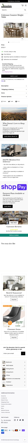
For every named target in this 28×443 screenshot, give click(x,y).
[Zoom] (22, 38)
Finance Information (6, 404)
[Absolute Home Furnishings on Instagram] (15, 420)
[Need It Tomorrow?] (14, 283)
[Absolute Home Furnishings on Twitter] (20, 420)
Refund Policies (5, 410)
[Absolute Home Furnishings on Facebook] (17, 420)
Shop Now (14, 299)
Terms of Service (5, 412)
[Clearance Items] (14, 316)
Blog (2, 408)
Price (2, 45)
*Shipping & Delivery (7, 89)
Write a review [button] (14, 235)
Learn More (7, 206)
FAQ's (3, 93)
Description (4, 86)
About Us (3, 396)
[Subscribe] (23, 353)
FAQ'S (2, 406)
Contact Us (4, 398)
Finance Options (6, 96)
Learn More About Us (10, 136)
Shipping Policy (5, 402)
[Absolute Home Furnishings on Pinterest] (23, 420)
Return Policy (4, 400)
